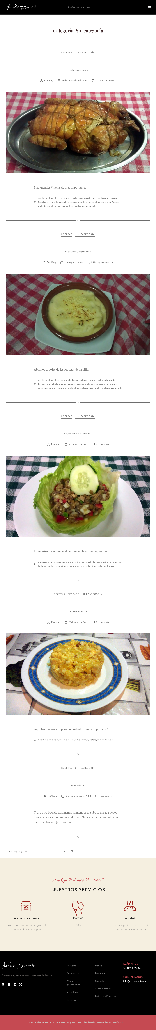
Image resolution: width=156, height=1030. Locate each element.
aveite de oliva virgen (76, 562)
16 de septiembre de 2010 (78, 796)
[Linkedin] (14, 984)
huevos (68, 202)
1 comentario (102, 444)
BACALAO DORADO (78, 612)
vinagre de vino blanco (102, 566)
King (51, 81)
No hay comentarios (106, 81)
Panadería (100, 973)
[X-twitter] (20, 984)
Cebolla (42, 202)
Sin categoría (85, 53)
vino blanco (79, 206)
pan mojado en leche (83, 202)
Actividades (73, 992)
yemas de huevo (105, 740)
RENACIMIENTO (78, 786)
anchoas (42, 562)
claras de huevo (55, 740)
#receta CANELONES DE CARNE (78, 252)
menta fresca (53, 566)
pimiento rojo (67, 566)
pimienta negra (102, 202)
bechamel (83, 380)
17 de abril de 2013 (78, 622)
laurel (49, 384)
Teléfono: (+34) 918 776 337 (81, 7)
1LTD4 (124, 1023)
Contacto (99, 981)
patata (93, 740)
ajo (55, 198)
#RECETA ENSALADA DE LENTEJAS (78, 434)
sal (63, 206)
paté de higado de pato (61, 388)
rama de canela (99, 388)
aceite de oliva (45, 198)
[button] (149, 7)
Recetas (66, 53)
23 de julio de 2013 (78, 444)
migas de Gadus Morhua (76, 740)
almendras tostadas (68, 380)
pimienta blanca (82, 388)
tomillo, (69, 206)
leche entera (59, 384)
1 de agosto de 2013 (74, 262)
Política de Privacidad (106, 996)
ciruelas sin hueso (55, 202)
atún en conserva (55, 562)
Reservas (71, 1000)
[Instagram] (3, 984)
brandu (73, 198)
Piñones (115, 202)
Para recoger (73, 973)
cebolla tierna (95, 562)
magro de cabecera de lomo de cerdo (86, 384)
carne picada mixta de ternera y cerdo (97, 198)
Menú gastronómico (73, 983)
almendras (63, 198)
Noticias (99, 966)
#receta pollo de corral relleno (78, 70)
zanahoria (91, 206)
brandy (92, 380)
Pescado (74, 594)
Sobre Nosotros (103, 989)
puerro (57, 206)
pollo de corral (45, 206)
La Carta (71, 966)
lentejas (42, 566)
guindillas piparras (112, 562)
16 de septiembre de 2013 (74, 81)
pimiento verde (82, 566)
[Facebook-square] (8, 984)
